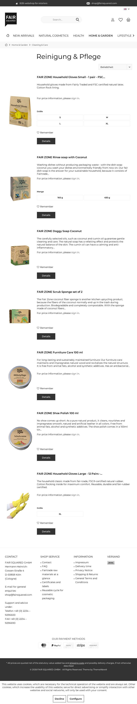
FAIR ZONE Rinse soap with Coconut (62, 157)
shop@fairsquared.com (104, 3)
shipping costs (77, 663)
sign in (75, 98)
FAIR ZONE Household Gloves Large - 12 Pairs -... (69, 473)
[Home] (8, 35)
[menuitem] (128, 19)
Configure (76, 698)
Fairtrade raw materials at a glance (50, 574)
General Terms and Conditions (86, 580)
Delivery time (83, 566)
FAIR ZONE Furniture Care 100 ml (60, 352)
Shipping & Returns (86, 574)
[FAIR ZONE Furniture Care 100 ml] (20, 377)
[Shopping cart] (128, 19)
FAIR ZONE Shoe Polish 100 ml (58, 413)
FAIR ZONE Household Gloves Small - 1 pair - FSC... (71, 77)
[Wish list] (120, 19)
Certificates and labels (51, 584)
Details (46, 141)
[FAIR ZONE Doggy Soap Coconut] (20, 256)
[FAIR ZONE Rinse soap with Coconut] (20, 189)
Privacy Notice (83, 570)
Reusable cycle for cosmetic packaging (52, 594)
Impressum (82, 562)
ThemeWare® (100, 669)
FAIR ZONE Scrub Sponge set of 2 (59, 291)
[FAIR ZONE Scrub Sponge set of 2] (20, 316)
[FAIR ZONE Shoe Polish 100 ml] (20, 438)
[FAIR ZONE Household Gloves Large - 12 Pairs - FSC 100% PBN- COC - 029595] (20, 505)
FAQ (44, 566)
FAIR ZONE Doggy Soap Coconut (59, 231)
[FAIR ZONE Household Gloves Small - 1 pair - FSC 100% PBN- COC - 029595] (20, 112)
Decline (59, 698)
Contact (46, 562)
